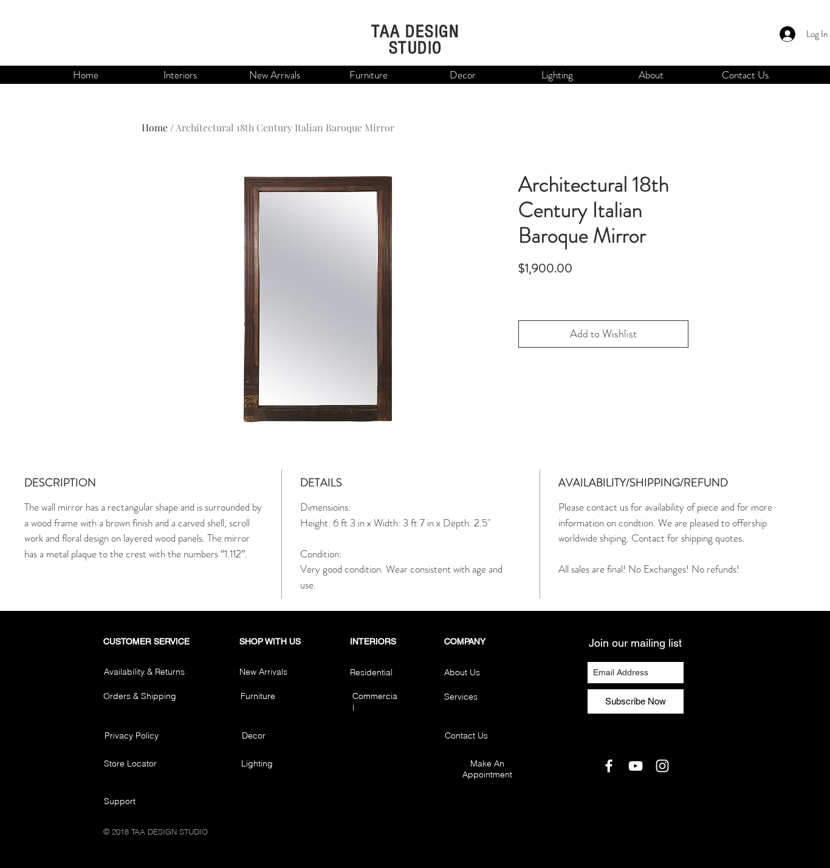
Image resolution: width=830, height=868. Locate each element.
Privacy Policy (132, 735)
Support (119, 801)
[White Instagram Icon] (662, 765)
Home (155, 127)
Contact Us (466, 735)
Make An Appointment (487, 769)
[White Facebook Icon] (608, 765)
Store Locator (130, 763)
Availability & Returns (144, 671)
